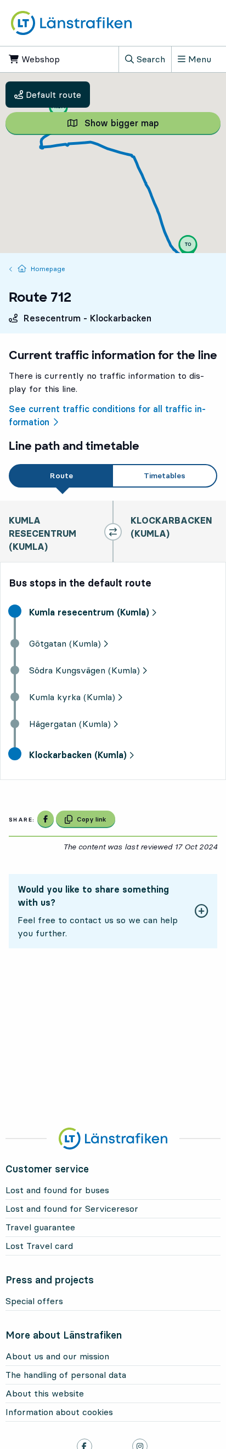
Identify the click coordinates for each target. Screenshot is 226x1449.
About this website (44, 1393)
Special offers (34, 1300)
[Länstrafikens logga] (71, 23)
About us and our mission (57, 1356)
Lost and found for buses (57, 1189)
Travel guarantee (40, 1227)
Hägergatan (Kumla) (70, 723)
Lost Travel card (39, 1245)
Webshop (48, 59)
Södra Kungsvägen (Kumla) (84, 670)
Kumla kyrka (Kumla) (72, 696)
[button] (58, 110)
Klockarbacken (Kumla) (78, 754)
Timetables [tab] (164, 475)
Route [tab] (61, 475)
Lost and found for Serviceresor (71, 1208)
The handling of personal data (65, 1374)
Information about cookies (59, 1411)
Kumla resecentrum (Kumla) (89, 612)
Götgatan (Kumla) (65, 643)
